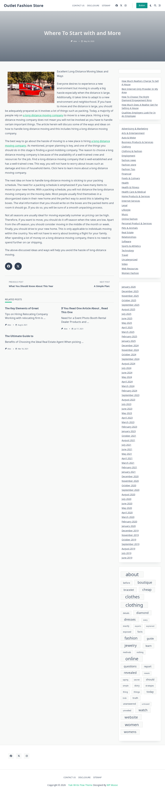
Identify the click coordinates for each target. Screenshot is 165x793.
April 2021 (127, 458)
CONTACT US (78, 5)
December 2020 (130, 476)
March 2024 (128, 386)
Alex (75, 41)
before (126, 582)
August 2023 (128, 399)
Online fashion (130, 218)
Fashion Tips (128, 169)
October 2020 (129, 485)
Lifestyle (126, 209)
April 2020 (127, 512)
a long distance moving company (43, 115)
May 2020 (127, 508)
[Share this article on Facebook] (8, 266)
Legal (124, 205)
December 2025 (130, 291)
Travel (125, 255)
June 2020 (127, 503)
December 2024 (130, 345)
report (147, 666)
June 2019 (127, 557)
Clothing (126, 146)
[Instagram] (125, 5)
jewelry (131, 645)
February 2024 (129, 390)
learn (149, 646)
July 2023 (126, 404)
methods (127, 652)
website (131, 717)
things (137, 691)
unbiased (146, 704)
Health (125, 182)
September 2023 (130, 395)
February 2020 (129, 521)
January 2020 (129, 526)
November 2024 (130, 350)
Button (142, 5)
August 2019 (128, 548)
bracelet (129, 590)
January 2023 (129, 431)
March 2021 (128, 462)
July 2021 (126, 444)
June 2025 (127, 318)
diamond (142, 613)
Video (125, 264)
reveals (147, 673)
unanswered (129, 703)
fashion (131, 638)
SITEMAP (106, 5)
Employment (128, 155)
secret (137, 679)
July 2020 (126, 499)
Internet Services (131, 200)
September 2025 (130, 304)
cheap (147, 589)
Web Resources (130, 268)
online (131, 659)
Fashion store (129, 164)
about (132, 574)
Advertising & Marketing (135, 128)
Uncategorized (129, 259)
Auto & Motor (129, 137)
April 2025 (127, 327)
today (150, 692)
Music (125, 214)
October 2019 (129, 539)
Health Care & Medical (134, 191)
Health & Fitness (130, 187)
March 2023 (128, 422)
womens (130, 732)
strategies (150, 685)
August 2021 (128, 440)
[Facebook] (117, 5)
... (44, 318)
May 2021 (127, 453)
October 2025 (129, 300)
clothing (134, 605)
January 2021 (129, 471)
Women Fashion (130, 273)
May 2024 (127, 377)
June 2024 (127, 372)
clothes (132, 597)
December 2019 (130, 530)
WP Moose (112, 785)
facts (139, 631)
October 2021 (129, 435)
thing (125, 692)
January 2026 (129, 286)
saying (125, 680)
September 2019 (130, 544)
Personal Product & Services (137, 223)
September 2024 (130, 359)
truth (135, 697)
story (137, 685)
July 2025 (126, 313)
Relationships (129, 236)
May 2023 (127, 413)
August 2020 (128, 494)
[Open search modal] (155, 5)
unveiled (127, 710)
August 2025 (128, 309)
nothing (140, 652)
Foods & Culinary (131, 178)
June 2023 (127, 408)
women (132, 724)
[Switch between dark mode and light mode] (150, 5)
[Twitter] (121, 5)
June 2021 (127, 449)
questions (130, 666)
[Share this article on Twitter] (18, 266)
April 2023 (127, 417)
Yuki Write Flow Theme (80, 785)
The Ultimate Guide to (19, 336)
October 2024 (129, 354)
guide (150, 638)
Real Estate (128, 232)
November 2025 (130, 295)
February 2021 (129, 467)
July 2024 (126, 368)
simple (125, 685)
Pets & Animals (130, 227)
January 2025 (129, 340)
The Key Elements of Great (22, 308)
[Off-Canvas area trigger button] (159, 5)
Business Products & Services (137, 142)
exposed (127, 631)
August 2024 (128, 363)
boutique (145, 582)
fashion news (129, 160)
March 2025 (128, 331)
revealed (130, 673)
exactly (126, 626)
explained (150, 626)
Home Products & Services (136, 196)
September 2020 (130, 489)
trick (124, 698)
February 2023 (129, 426)
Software (126, 241)
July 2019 (126, 553)
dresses (130, 619)
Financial (126, 173)
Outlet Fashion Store (23, 5)
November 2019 (130, 535)
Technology (128, 250)
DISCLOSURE (93, 5)
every (145, 620)
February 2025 (129, 336)
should (150, 679)
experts (138, 626)
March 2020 (128, 517)
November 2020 (130, 480)
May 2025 (127, 322)
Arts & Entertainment (133, 133)
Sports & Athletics (131, 246)
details (126, 613)
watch (143, 710)
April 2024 (127, 381)
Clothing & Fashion (132, 151)
